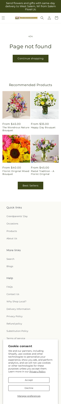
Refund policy (14, 323)
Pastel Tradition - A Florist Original (42, 173)
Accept (29, 380)
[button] (42, 18)
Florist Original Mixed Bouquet (15, 173)
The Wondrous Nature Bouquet (15, 129)
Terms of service (16, 338)
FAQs (10, 286)
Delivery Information (18, 309)
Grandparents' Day (17, 216)
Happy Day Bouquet (43, 127)
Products (12, 231)
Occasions (12, 223)
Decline (29, 388)
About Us (12, 238)
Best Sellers (30, 185)
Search (10, 258)
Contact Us (13, 294)
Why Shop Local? (16, 301)
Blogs (10, 266)
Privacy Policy (37, 371)
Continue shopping (31, 58)
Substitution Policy (17, 331)
